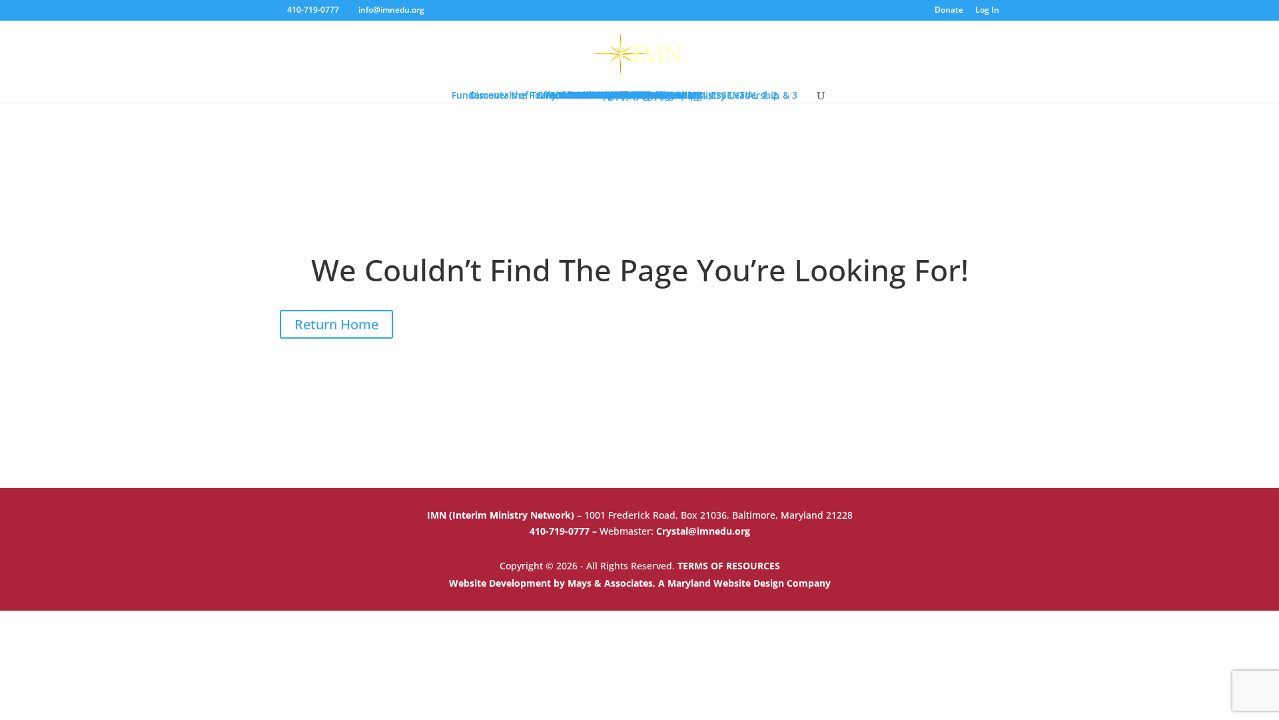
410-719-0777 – (565, 531)
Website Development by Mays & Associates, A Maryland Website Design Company (640, 583)
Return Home (336, 324)
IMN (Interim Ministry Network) (502, 515)
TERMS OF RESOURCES (728, 565)
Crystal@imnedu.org (703, 531)
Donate (949, 10)
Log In (987, 10)
